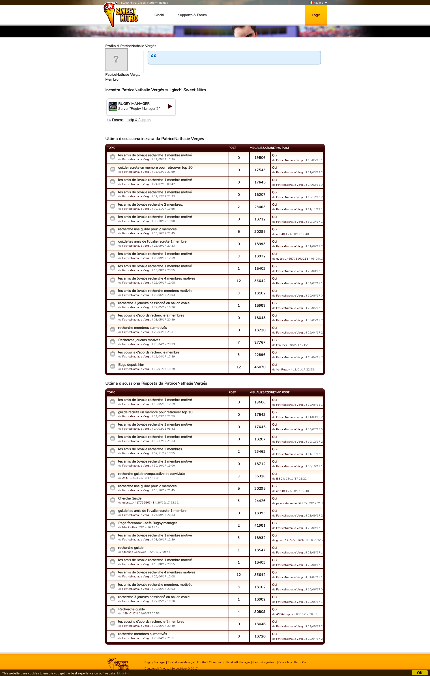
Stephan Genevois (134, 552)
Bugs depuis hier (131, 364)
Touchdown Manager (181, 662)
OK (420, 672)
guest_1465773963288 (292, 259)
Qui (274, 155)
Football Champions (210, 662)
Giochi (159, 15)
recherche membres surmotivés (142, 327)
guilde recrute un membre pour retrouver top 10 (155, 167)
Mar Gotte (128, 527)
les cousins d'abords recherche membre (148, 352)
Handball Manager (238, 662)
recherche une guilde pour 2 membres (147, 229)
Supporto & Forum (192, 15)
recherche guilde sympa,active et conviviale (151, 473)
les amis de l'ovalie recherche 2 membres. (150, 204)
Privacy (164, 669)
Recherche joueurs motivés (139, 340)
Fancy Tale (285, 662)
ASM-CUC (129, 478)
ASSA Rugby (284, 614)
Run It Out (300, 662)
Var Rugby (283, 370)
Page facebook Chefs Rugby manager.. (148, 523)
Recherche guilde (131, 609)
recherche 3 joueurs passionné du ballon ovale (154, 303)
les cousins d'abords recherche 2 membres (151, 315)
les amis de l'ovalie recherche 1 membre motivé (155, 155)
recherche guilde (131, 547)
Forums (118, 119)
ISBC (279, 479)
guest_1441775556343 (138, 503)
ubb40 (280, 234)
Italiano (318, 3)
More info (123, 673)
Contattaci (151, 669)
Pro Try (281, 345)
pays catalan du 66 (288, 503)
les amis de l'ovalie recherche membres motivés (155, 290)
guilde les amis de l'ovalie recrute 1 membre (152, 241)
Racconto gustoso (264, 662)
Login (316, 15)
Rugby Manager (155, 662)
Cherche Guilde (130, 498)
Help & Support (139, 119)
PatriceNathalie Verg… (122, 74)
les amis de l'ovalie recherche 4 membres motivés (157, 278)
